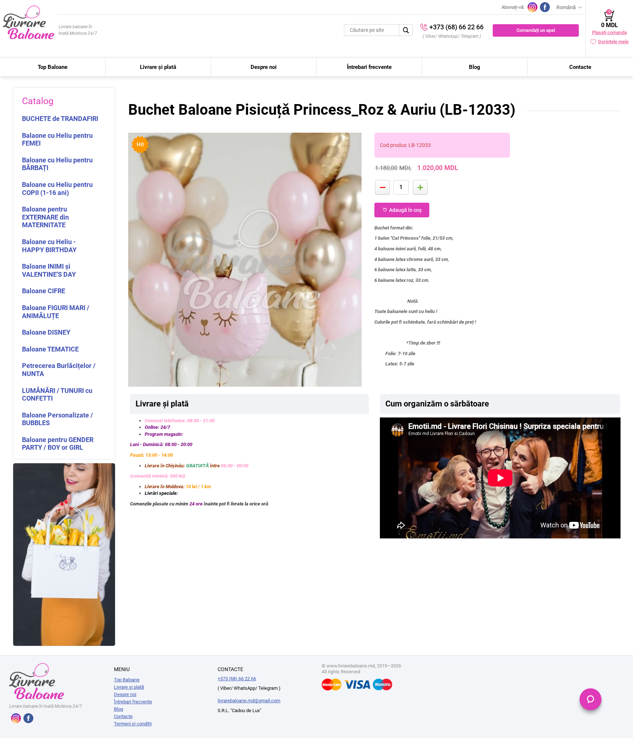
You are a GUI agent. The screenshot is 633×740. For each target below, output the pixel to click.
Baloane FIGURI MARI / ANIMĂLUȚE (55, 312)
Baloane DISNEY (46, 332)
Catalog (37, 101)
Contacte (580, 67)
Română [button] (566, 7)
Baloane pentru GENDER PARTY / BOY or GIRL (57, 444)
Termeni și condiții (133, 723)
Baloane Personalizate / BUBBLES (57, 419)
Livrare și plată (158, 67)
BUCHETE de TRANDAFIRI (60, 118)
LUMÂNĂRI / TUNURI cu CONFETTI (57, 394)
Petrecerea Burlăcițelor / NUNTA (59, 370)
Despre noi (264, 67)
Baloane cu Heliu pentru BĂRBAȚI (57, 164)
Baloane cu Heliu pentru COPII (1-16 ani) (57, 188)
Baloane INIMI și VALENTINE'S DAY (49, 270)
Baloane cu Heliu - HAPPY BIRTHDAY (49, 246)
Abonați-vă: (513, 7)
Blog (474, 67)
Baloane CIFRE (43, 291)
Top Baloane (52, 67)
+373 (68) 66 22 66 (456, 27)
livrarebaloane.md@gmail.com (249, 700)
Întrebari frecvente (369, 67)
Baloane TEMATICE (50, 349)
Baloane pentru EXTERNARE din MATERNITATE (45, 217)
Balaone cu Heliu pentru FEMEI (57, 139)
